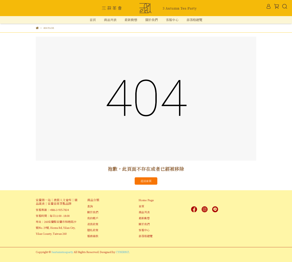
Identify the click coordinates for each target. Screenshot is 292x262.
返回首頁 (146, 181)
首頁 (93, 20)
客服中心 (172, 20)
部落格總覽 (194, 20)
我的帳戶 (92, 218)
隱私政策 (92, 230)
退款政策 (92, 224)
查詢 (90, 206)
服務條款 (92, 236)
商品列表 (110, 20)
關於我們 (151, 20)
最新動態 (131, 20)
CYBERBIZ (122, 252)
